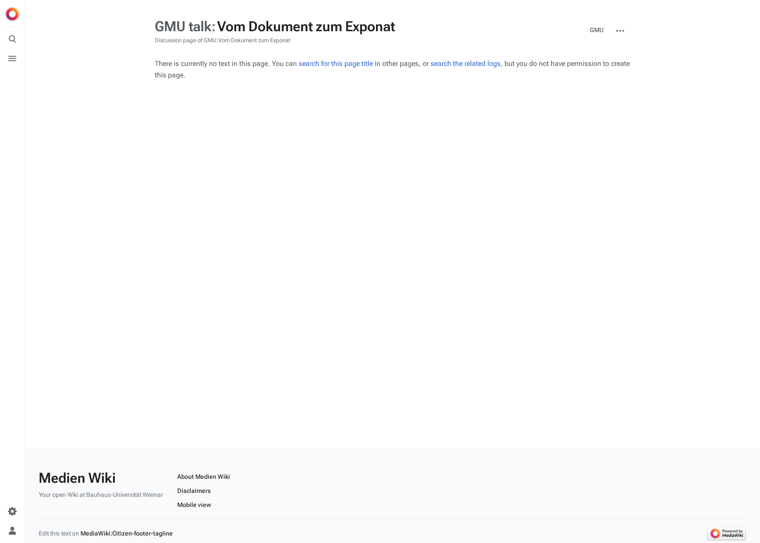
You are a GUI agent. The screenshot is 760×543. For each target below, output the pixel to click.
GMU (596, 29)
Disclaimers (194, 490)
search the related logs (466, 63)
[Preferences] (12, 511)
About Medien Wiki (203, 476)
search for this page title (336, 63)
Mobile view (194, 504)
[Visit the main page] (12, 14)
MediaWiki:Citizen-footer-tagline (126, 533)
